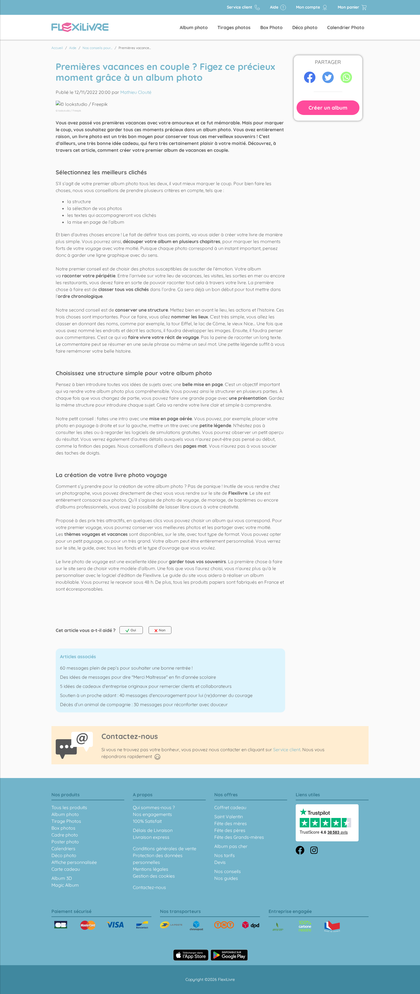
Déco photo (304, 27)
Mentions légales (150, 869)
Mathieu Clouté (135, 92)
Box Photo (271, 27)
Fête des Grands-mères (239, 837)
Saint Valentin (228, 816)
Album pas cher (230, 846)
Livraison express (151, 837)
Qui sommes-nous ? (154, 807)
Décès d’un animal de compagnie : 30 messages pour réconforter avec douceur (144, 704)
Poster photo (65, 842)
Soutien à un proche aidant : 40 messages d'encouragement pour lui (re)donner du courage (156, 695)
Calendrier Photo (345, 27)
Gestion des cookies (154, 876)
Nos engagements (152, 814)
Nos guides (226, 878)
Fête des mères (230, 823)
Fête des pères (229, 830)
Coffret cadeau (230, 807)
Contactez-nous (149, 887)
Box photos (63, 828)
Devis (220, 862)
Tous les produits (69, 807)
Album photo (194, 27)
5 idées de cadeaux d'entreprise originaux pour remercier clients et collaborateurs (146, 686)
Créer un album (328, 107)
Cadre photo (64, 835)
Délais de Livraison (153, 830)
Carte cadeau (65, 869)
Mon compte (308, 7)
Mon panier (349, 7)
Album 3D (61, 878)
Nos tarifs (224, 855)
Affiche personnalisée (74, 862)
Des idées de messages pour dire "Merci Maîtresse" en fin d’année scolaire (138, 677)
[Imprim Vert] (278, 927)
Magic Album (65, 885)
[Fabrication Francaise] (305, 926)
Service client (240, 7)
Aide (274, 7)
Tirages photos (234, 27)
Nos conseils (227, 871)
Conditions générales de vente (164, 848)
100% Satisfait (147, 821)
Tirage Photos (66, 821)
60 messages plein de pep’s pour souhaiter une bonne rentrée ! (126, 668)
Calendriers (63, 848)
